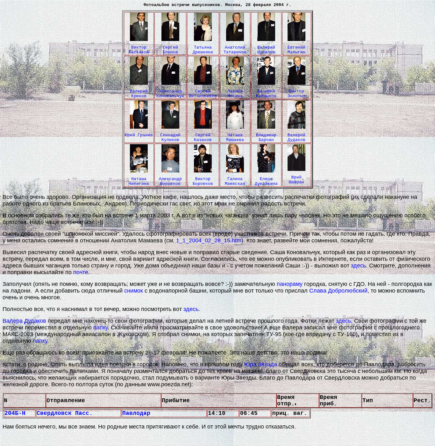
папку (100, 327)
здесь (358, 265)
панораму (290, 284)
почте (80, 272)
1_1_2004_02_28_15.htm (208, 240)
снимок (133, 290)
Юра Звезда (260, 364)
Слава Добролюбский (338, 290)
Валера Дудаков (24, 321)
